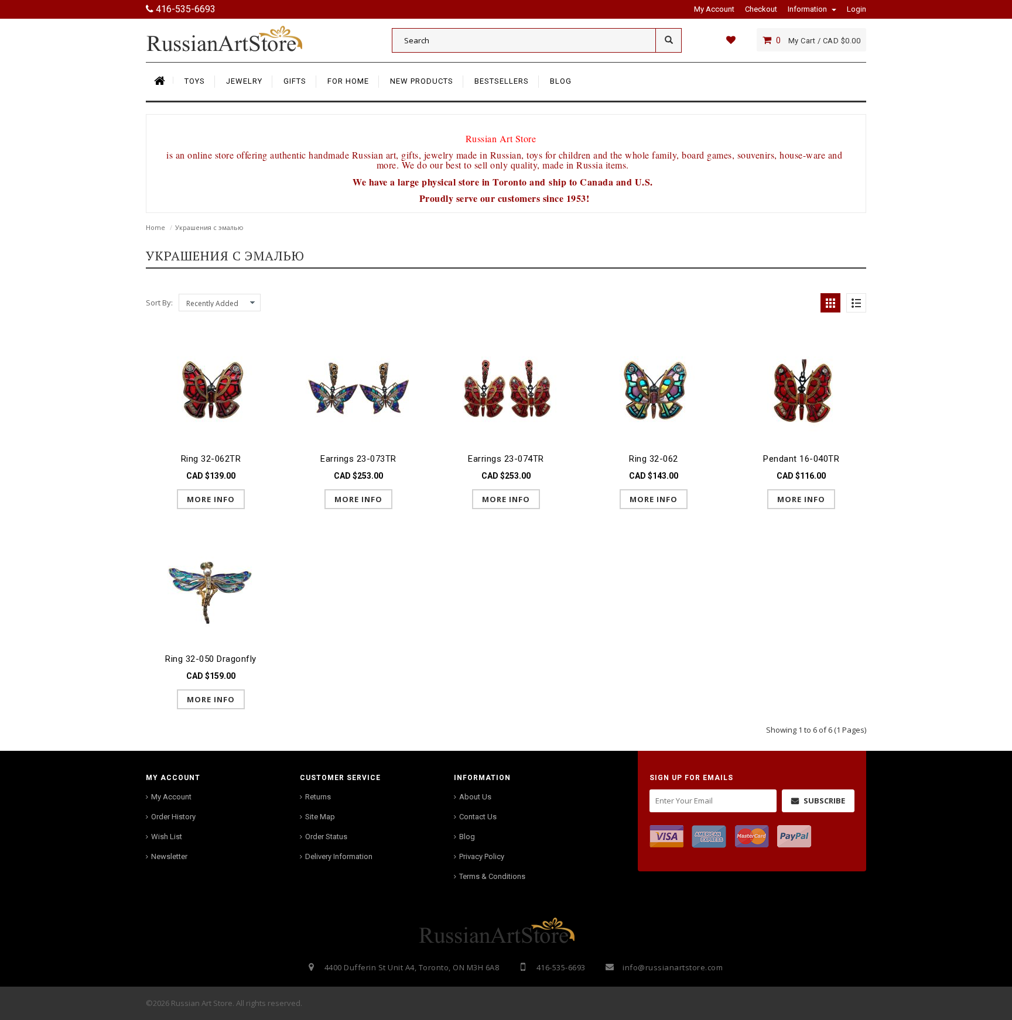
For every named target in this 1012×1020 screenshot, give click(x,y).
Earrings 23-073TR (358, 459)
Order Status (326, 836)
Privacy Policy (481, 856)
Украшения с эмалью (209, 227)
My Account (171, 796)
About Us (475, 796)
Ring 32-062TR (211, 459)
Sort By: (159, 302)
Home (155, 227)
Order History (173, 816)
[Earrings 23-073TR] (358, 390)
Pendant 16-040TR (801, 459)
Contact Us (478, 816)
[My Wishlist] (730, 39)
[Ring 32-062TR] (211, 390)
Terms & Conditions (492, 876)
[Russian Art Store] (234, 38)
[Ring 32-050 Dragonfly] (211, 589)
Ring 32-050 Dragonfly (211, 659)
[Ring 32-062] (654, 390)
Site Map (320, 816)
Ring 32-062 (653, 459)
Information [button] (808, 9)
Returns (318, 796)
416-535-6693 (184, 9)
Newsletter (169, 856)
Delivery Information (338, 856)
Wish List (166, 836)
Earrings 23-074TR (506, 459)
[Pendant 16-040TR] (801, 390)
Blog (467, 836)
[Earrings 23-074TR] (506, 390)
